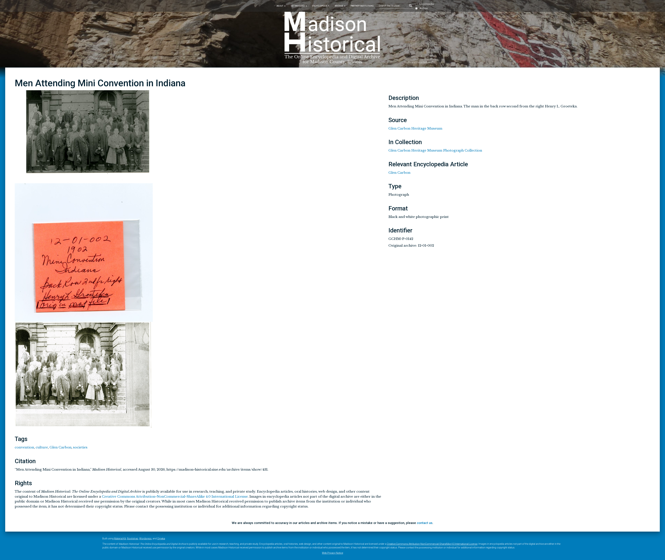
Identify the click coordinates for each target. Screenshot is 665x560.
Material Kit (120, 538)
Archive (339, 6)
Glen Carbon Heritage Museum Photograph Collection (435, 150)
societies (80, 447)
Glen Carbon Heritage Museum (415, 128)
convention (24, 447)
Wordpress (145, 538)
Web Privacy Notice (332, 553)
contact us (424, 523)
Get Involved (298, 6)
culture (42, 447)
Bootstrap (132, 538)
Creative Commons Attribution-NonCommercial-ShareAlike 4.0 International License (175, 497)
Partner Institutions (362, 6)
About (280, 6)
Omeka (161, 538)
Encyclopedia (320, 6)
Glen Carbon (61, 447)
